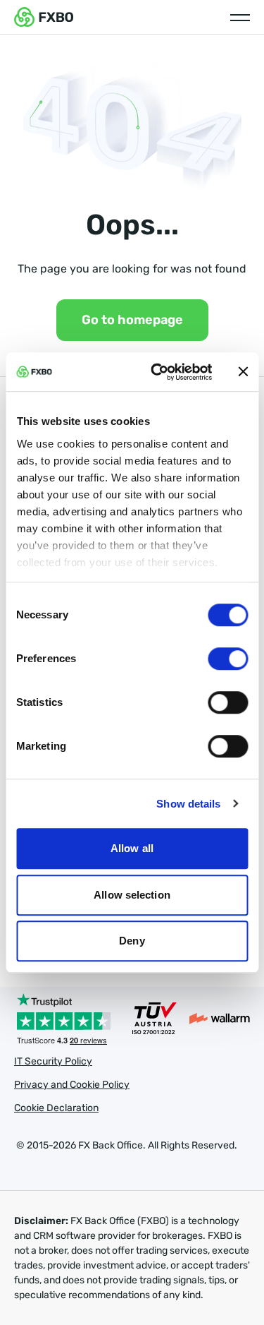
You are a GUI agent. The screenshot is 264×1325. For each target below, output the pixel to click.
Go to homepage (132, 320)
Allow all (132, 848)
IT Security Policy (53, 1061)
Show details (188, 804)
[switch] (228, 658)
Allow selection (132, 895)
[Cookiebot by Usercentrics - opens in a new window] (157, 372)
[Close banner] (243, 372)
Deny (131, 941)
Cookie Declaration (56, 1108)
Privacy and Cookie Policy (72, 1085)
